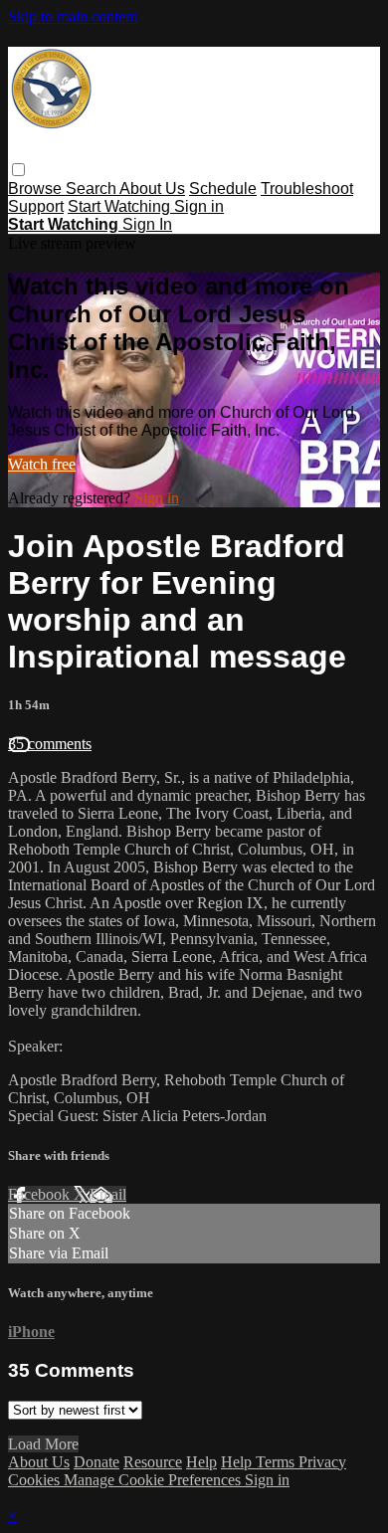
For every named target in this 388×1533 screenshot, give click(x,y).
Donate (96, 1461)
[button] (18, 169)
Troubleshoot (307, 188)
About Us (152, 188)
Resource (152, 1461)
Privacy (322, 1461)
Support (36, 206)
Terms (277, 1461)
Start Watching (121, 206)
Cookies (36, 1479)
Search (92, 188)
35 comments (50, 743)
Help (201, 1461)
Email (108, 1194)
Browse (37, 188)
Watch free (42, 464)
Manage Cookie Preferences (154, 1479)
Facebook (41, 1194)
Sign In (147, 224)
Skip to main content (72, 16)
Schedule (223, 188)
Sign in (199, 206)
